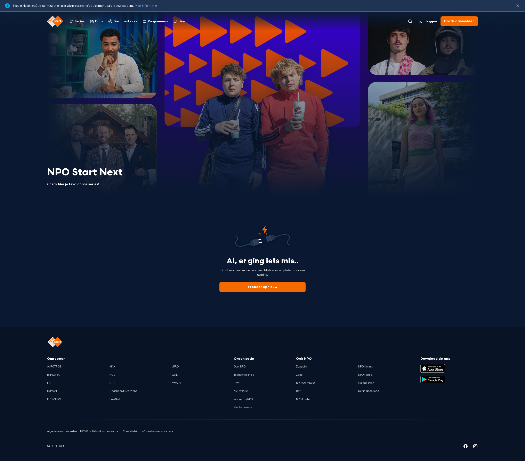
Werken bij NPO (243, 399)
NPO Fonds (365, 374)
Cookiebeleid (130, 431)
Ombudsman (366, 383)
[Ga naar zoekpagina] (410, 21)
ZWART (176, 383)
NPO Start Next (305, 383)
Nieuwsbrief (241, 391)
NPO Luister (303, 399)
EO (49, 383)
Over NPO (240, 366)
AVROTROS (54, 366)
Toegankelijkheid (244, 374)
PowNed (115, 399)
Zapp (299, 374)
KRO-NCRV (54, 399)
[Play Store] (432, 379)
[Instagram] (475, 447)
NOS (112, 374)
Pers (236, 383)
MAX (112, 366)
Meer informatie (146, 5)
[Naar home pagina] (55, 21)
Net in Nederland (368, 391)
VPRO (175, 366)
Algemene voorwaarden (62, 431)
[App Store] (432, 368)
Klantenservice (243, 407)
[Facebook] (465, 447)
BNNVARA (53, 374)
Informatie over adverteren (158, 431)
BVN (298, 391)
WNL (175, 374)
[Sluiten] (517, 5)
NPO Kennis (365, 366)
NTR (112, 383)
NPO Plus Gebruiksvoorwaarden (100, 431)
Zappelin (301, 366)
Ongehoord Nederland (123, 391)
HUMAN (52, 391)
